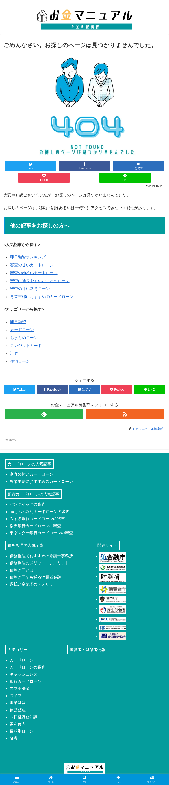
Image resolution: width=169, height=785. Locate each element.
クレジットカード (26, 345)
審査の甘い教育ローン (30, 289)
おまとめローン (24, 337)
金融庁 (112, 557)
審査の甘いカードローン (32, 265)
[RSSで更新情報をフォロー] (125, 414)
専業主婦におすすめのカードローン (41, 296)
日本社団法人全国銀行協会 (112, 635)
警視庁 (112, 599)
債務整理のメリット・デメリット (39, 563)
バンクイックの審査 (27, 504)
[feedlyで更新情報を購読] (44, 414)
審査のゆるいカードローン (34, 273)
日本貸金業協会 (112, 567)
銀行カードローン (25, 681)
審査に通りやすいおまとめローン (40, 281)
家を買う (18, 724)
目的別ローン (21, 731)
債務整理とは (21, 570)
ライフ (16, 696)
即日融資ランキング (28, 257)
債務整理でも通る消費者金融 (35, 577)
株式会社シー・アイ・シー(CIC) (112, 627)
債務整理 (18, 710)
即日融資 (18, 322)
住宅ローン (20, 361)
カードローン (22, 330)
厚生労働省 (112, 609)
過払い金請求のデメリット (33, 584)
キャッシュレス (23, 674)
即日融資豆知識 (23, 717)
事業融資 (18, 703)
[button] (156, 518)
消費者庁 (112, 589)
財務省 (112, 577)
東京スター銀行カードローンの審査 (41, 533)
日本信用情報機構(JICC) (112, 619)
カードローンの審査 (27, 667)
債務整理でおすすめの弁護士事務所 (41, 556)
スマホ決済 (19, 688)
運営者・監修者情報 (87, 649)
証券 (14, 353)
